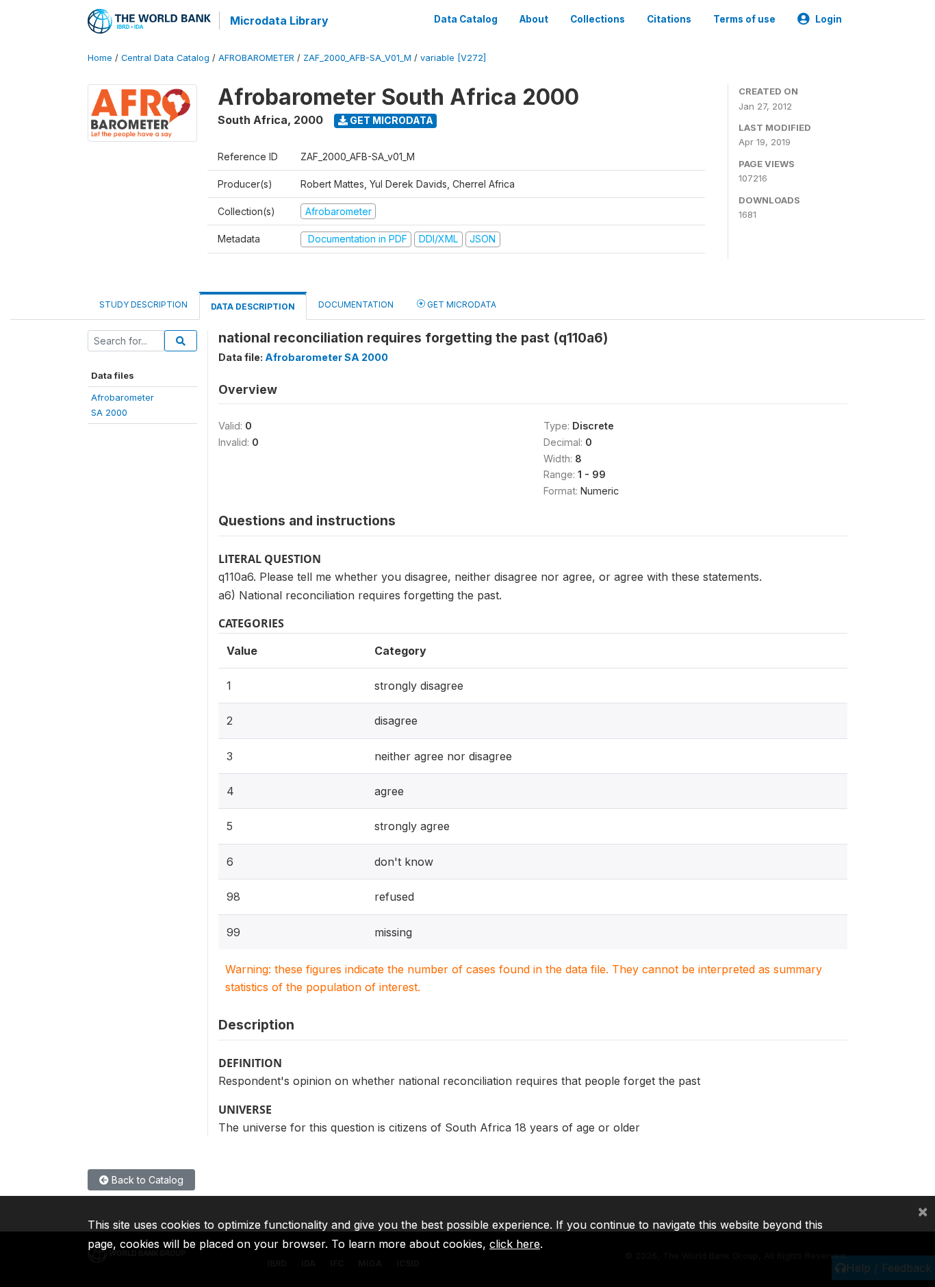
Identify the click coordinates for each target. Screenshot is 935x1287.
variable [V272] (453, 58)
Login (828, 19)
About (534, 19)
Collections (597, 19)
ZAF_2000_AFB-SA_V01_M (357, 58)
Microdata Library (279, 20)
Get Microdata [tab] (460, 304)
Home (100, 58)
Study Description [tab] (143, 304)
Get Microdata (390, 120)
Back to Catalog (146, 1180)
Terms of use (744, 19)
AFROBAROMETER (256, 58)
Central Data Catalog (165, 58)
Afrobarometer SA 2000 (326, 357)
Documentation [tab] (356, 304)
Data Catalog (466, 19)
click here (514, 1244)
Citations (669, 19)
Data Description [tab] (253, 306)
